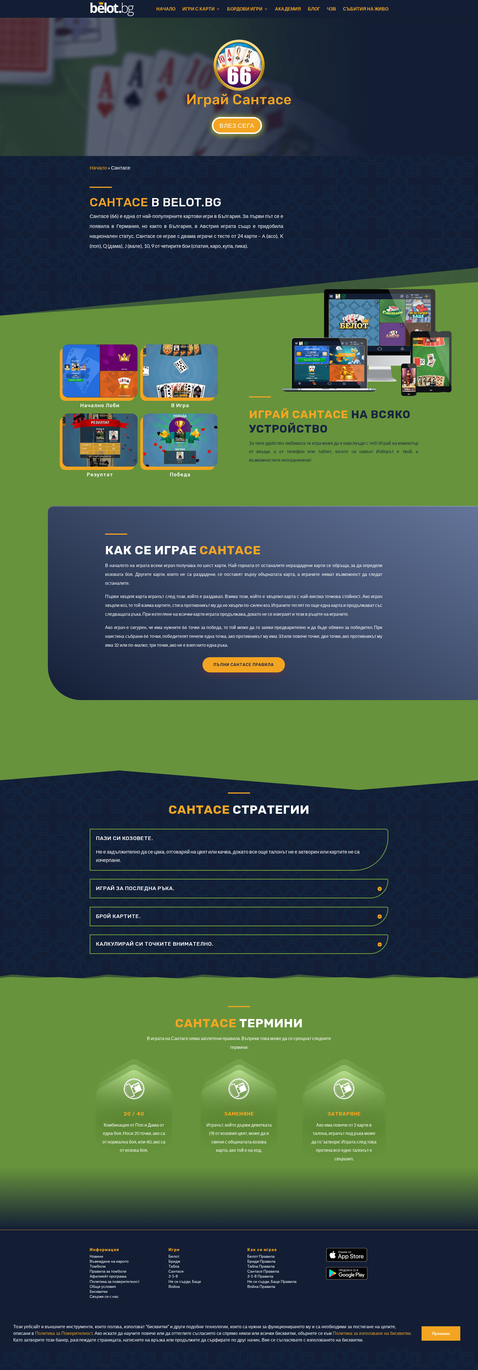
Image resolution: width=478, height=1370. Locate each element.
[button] (365, 1341)
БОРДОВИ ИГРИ (245, 9)
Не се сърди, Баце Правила (272, 1281)
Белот (173, 1256)
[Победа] (180, 440)
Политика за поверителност (114, 1281)
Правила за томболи (108, 1271)
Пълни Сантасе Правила (244, 664)
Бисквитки (99, 1291)
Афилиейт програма (108, 1276)
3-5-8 (173, 1276)
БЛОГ (314, 9)
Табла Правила (261, 1266)
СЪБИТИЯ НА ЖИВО (365, 9)
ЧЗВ (331, 9)
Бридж (174, 1261)
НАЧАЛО (165, 9)
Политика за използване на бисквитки (372, 1333)
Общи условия (103, 1286)
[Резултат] (100, 440)
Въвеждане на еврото (109, 1261)
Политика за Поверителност (63, 1333)
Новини (96, 1256)
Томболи (98, 1266)
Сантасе (176, 1271)
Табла (173, 1266)
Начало (98, 168)
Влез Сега (236, 125)
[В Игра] (180, 370)
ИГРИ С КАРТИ (198, 9)
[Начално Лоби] (100, 370)
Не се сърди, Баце (184, 1281)
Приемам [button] (441, 1333)
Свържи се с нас (104, 1296)
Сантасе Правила (263, 1271)
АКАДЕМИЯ (288, 9)
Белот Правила (261, 1256)
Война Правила (261, 1286)
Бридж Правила (261, 1261)
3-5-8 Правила (260, 1276)
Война (174, 1286)
